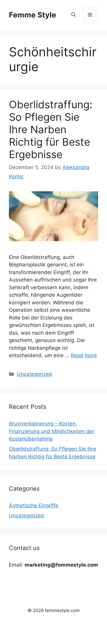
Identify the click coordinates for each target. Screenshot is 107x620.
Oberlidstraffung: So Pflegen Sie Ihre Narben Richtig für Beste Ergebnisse (50, 129)
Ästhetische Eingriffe (33, 505)
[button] (73, 15)
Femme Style (32, 14)
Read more (84, 355)
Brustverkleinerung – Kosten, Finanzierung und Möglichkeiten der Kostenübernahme (51, 431)
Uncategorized (34, 374)
